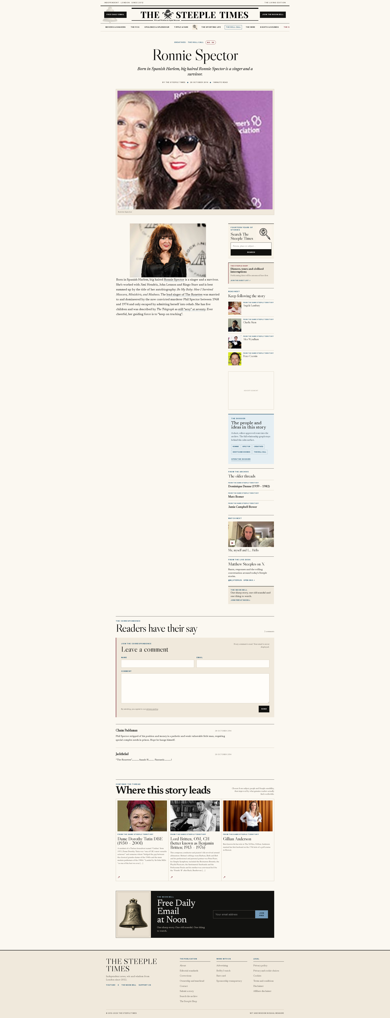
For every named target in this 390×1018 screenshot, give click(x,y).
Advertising (222, 966)
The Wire (250, 27)
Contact (184, 986)
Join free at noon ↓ (240, 600)
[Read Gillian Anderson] (248, 815)
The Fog (135, 27)
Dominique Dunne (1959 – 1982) (249, 486)
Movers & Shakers (115, 27)
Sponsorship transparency (229, 981)
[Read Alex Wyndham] (234, 342)
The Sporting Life (211, 27)
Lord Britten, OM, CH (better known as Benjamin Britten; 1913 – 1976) (192, 843)
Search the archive (188, 996)
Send (264, 709)
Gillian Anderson (237, 839)
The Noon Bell (128, 985)
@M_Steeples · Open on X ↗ (241, 580)
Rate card (221, 976)
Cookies (257, 976)
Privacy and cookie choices (266, 971)
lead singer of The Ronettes (184, 294)
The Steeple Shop (188, 1001)
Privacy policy (260, 966)
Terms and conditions (263, 981)
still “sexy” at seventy (191, 309)
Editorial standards (189, 971)
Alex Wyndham (251, 339)
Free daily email (115, 15)
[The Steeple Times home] (195, 15)
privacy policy (152, 709)
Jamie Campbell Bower (242, 507)
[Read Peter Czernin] (234, 358)
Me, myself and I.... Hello (243, 550)
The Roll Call (233, 27)
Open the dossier (241, 459)
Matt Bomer (236, 496)
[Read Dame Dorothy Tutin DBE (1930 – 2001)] (142, 815)
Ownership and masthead (192, 981)
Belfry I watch (223, 971)
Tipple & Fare (181, 27)
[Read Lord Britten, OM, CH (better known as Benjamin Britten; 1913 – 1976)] (195, 815)
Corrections (185, 976)
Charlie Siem (249, 322)
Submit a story (187, 991)
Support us (145, 985)
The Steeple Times (176, 82)
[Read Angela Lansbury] (234, 308)
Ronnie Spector (174, 279)
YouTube (110, 985)
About (183, 966)
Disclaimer (258, 986)
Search (251, 252)
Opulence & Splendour (156, 27)
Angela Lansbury (251, 305)
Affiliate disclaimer (262, 991)
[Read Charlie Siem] (234, 325)
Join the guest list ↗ (240, 280)
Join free (261, 914)
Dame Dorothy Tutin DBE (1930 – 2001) (140, 841)
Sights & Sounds (269, 27)
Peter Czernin (250, 356)
